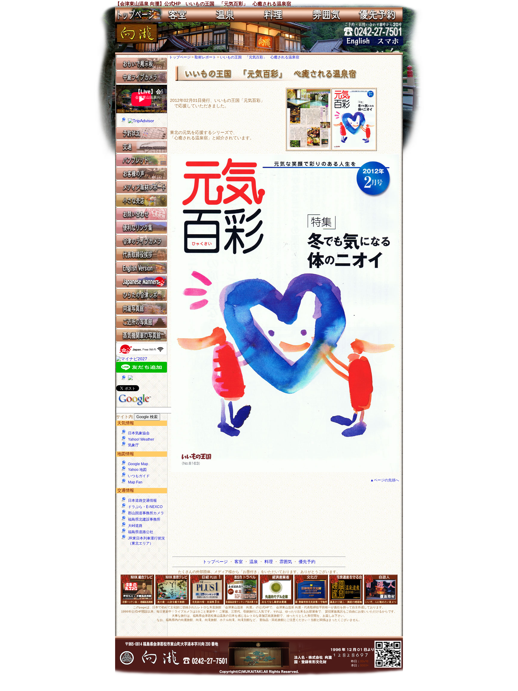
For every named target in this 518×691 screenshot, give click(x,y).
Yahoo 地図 (137, 470)
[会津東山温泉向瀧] (136, 42)
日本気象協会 (139, 433)
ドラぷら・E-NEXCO (145, 507)
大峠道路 (135, 526)
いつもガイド (139, 476)
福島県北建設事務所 (144, 519)
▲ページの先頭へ (384, 480)
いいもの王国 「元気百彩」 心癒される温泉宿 (259, 57)
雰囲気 (286, 561)
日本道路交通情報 (142, 500)
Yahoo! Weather (141, 439)
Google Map (138, 464)
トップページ (180, 57)
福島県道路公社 (140, 532)
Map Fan (135, 482)
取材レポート (206, 57)
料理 (269, 561)
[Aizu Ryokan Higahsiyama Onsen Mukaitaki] (358, 44)
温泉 (254, 561)
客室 (239, 561)
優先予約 (307, 561)
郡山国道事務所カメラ (146, 513)
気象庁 (133, 445)
